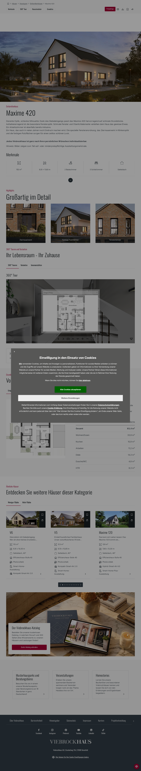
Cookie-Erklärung (54, 408)
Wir (20, 364)
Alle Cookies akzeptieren (70, 389)
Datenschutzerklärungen (108, 405)
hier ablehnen (84, 380)
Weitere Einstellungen (70, 398)
